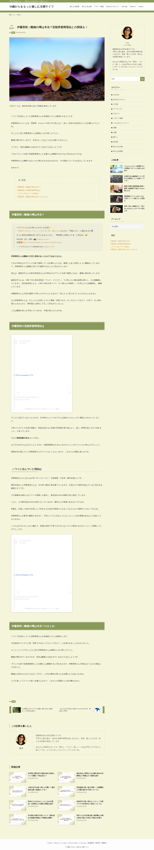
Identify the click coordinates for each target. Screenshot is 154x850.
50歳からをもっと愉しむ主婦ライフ (31, 6)
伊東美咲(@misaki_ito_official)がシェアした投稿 (42, 409)
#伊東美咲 (21, 228)
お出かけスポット (119, 99)
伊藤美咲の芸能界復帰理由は (29, 190)
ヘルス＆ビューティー (121, 123)
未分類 (115, 142)
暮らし (115, 137)
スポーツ (116, 113)
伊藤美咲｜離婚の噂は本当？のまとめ (32, 197)
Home (50, 843)
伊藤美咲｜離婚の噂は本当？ (29, 187)
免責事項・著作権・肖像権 (97, 843)
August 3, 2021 (49, 247)
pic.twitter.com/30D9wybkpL (51, 242)
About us (57, 843)
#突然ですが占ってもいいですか (31, 231)
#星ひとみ (56, 231)
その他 (115, 104)
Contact (64, 843)
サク (21, 748)
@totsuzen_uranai (42, 239)
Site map (83, 843)
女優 (13, 32)
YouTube (116, 95)
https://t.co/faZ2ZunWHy (31, 242)
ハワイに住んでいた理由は (28, 193)
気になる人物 (118, 146)
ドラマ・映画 (118, 118)
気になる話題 (118, 151)
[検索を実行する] (142, 79)
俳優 (114, 128)
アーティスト (118, 109)
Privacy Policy (73, 843)
